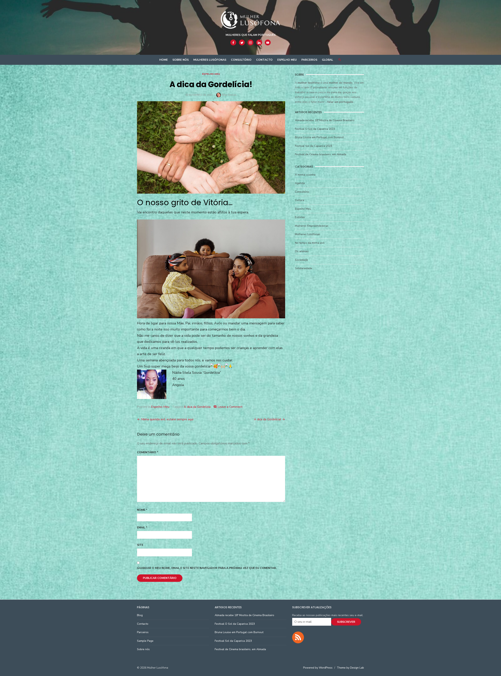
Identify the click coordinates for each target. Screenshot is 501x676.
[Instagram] (250, 42)
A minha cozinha (305, 175)
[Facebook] (233, 42)
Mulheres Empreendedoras (311, 226)
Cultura (299, 200)
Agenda (300, 183)
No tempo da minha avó (309, 243)
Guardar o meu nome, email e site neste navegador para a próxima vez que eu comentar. (207, 568)
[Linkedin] (259, 42)
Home (163, 60)
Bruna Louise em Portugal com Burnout (319, 137)
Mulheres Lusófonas (209, 60)
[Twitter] (242, 42)
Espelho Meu (211, 74)
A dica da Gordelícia (197, 407)
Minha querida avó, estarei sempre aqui (167, 419)
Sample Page (145, 641)
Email (142, 527)
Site (140, 545)
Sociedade (301, 260)
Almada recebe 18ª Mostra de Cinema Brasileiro (324, 120)
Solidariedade (303, 268)
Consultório (241, 60)
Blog (140, 615)
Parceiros (309, 60)
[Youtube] (268, 42)
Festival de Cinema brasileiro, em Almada (320, 154)
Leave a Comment (230, 407)
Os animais (302, 251)
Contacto (264, 60)
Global (327, 60)
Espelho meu (287, 60)
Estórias (300, 217)
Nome (142, 510)
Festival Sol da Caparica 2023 (313, 146)
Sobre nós (180, 60)
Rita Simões (229, 95)
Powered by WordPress (317, 668)
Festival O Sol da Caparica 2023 (315, 129)
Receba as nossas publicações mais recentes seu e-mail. (327, 615)
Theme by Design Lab (350, 668)
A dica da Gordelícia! (267, 419)
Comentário (147, 452)
